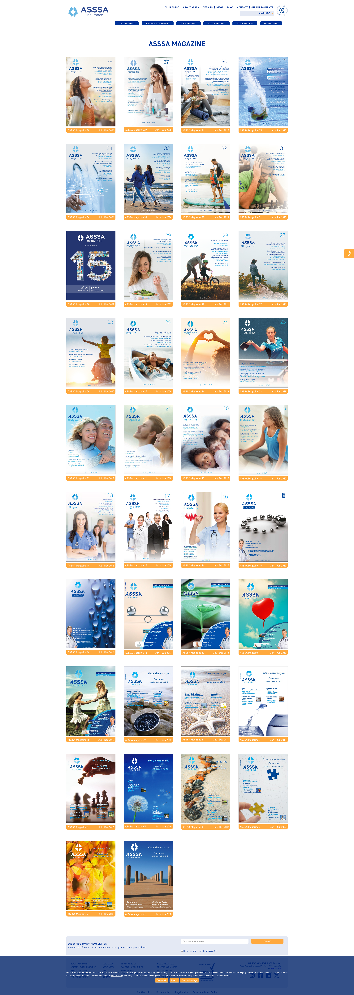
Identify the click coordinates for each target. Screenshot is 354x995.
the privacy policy (210, 951)
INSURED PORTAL (271, 23)
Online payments (262, 7)
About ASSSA (191, 7)
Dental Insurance (188, 23)
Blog (230, 7)
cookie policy (117, 975)
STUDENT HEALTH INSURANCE (157, 23)
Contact (242, 7)
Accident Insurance (217, 23)
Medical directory (245, 23)
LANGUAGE (264, 13)
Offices (208, 7)
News (219, 7)
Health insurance (127, 23)
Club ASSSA (172, 7)
